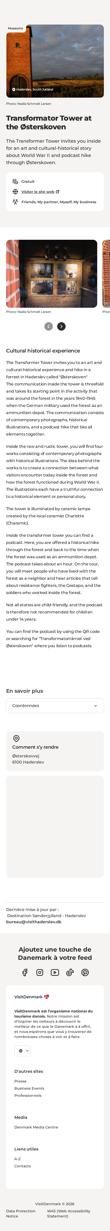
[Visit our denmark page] (24, 972)
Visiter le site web (37, 191)
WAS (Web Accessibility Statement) (68, 1213)
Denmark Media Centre (36, 1127)
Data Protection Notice (21, 1213)
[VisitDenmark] (31, 996)
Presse (20, 1081)
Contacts (22, 1166)
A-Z (17, 1159)
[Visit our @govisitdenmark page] (69, 972)
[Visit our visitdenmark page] (54, 972)
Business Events (29, 1088)
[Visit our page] (39, 972)
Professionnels (27, 1095)
